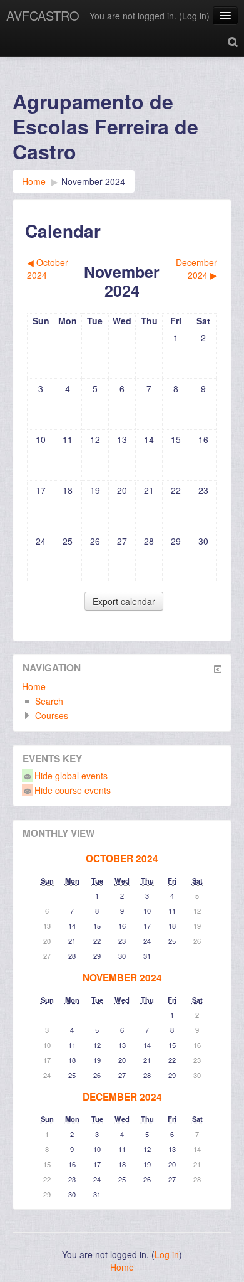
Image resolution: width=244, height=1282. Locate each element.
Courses (51, 715)
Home (34, 686)
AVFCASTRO (42, 15)
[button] (233, 41)
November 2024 (93, 181)
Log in (194, 15)
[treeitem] (122, 686)
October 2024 (122, 858)
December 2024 (122, 1097)
